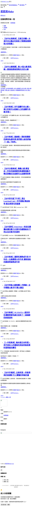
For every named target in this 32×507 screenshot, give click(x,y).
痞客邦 (15, 55)
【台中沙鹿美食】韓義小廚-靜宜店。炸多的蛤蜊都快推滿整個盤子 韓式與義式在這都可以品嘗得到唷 (17, 171)
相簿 (5, 25)
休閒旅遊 (12, 22)
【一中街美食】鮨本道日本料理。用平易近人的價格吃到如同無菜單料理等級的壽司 (17, 345)
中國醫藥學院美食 (20, 90)
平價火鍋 (7, 90)
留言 (18, 55)
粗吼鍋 (2, 90)
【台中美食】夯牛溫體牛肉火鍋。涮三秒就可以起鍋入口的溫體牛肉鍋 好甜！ (17, 109)
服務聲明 (16, 487)
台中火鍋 (23, 88)
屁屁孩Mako (7, 11)
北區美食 (12, 90)
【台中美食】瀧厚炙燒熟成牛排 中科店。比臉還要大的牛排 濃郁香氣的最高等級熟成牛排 (17, 259)
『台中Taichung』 (14, 58)
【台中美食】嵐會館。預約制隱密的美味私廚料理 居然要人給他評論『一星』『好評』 (17, 139)
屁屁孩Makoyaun (9, 463)
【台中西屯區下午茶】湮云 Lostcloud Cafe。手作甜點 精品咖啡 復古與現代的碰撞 (17, 201)
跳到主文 (3, 15)
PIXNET (7, 485)
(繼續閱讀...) (4, 52)
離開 (9, 504)
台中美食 (3, 88)
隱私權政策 (26, 485)
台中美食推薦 (9, 88)
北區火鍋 (28, 88)
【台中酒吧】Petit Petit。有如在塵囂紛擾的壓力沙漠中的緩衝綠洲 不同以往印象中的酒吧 (17, 229)
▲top (2, 60)
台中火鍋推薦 (17, 88)
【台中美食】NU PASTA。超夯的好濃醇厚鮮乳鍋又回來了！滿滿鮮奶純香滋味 (17, 315)
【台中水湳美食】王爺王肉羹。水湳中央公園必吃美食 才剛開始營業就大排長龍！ (17, 41)
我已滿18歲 (3, 504)
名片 (5, 29)
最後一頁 (8, 397)
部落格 (5, 27)
